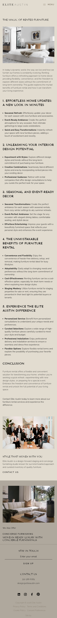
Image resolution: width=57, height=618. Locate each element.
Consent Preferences (36, 610)
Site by (28, 615)
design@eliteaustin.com (28, 583)
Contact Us (11, 472)
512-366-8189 (28, 579)
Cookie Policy (20, 610)
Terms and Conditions (36, 606)
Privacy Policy (19, 606)
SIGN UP (28, 563)
